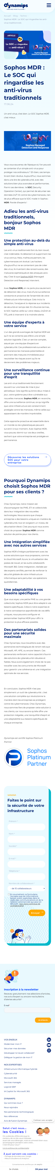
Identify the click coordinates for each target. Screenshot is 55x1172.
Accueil (7, 16)
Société (13, 846)
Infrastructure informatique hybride (20, 1069)
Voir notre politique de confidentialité (25, 905)
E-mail (12, 858)
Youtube (49, 1045)
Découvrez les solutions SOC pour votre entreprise (23, 459)
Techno (23, 16)
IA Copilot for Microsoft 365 (17, 1091)
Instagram (49, 1050)
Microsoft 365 (10, 1078)
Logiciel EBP (10, 1087)
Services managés (12, 1082)
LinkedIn (49, 1040)
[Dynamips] (16, 6)
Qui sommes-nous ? (13, 1103)
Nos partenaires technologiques (19, 1112)
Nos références (11, 1116)
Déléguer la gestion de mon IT (18, 1057)
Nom (12, 833)
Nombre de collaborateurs (21, 883)
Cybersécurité (10, 1073)
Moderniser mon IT (13, 1044)
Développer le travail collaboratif (19, 1053)
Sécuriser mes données (15, 1048)
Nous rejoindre (11, 1107)
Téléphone (14, 871)
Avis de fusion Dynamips (15, 1121)
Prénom (13, 821)
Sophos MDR (26, 276)
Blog (15, 16)
